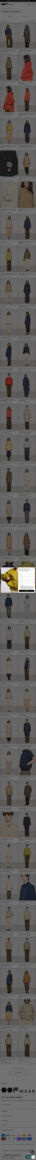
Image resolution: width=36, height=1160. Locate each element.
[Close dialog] (34, 568)
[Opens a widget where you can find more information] (29, 1157)
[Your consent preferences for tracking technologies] (33, 1157)
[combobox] (26, 583)
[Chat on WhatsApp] (32, 1152)
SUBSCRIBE (26, 590)
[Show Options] (33, 583)
